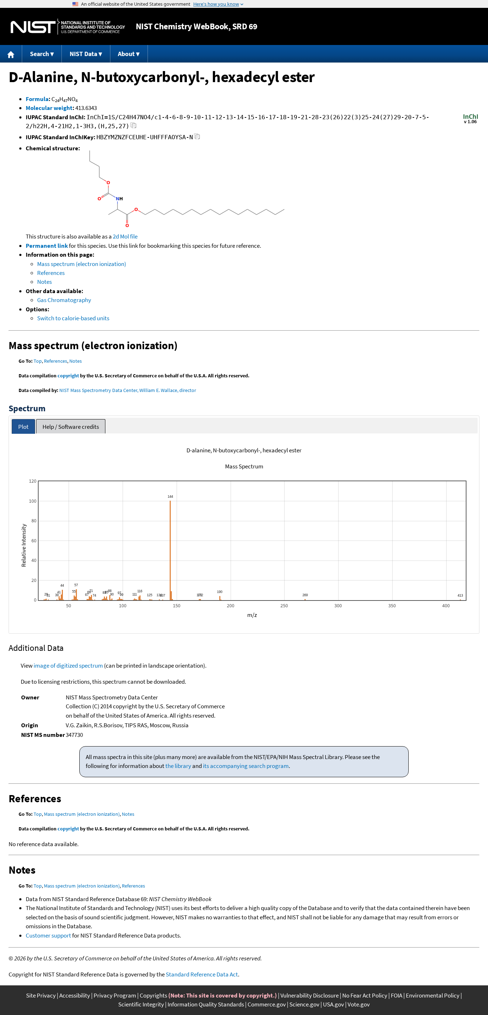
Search (39, 54)
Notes (44, 282)
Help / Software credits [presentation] (71, 427)
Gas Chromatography (64, 300)
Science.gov (304, 1004)
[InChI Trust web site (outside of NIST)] (470, 123)
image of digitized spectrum (68, 665)
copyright (68, 375)
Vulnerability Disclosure (309, 995)
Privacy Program (115, 995)
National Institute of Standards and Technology (68, 27)
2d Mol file (125, 236)
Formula (37, 99)
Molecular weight (49, 108)
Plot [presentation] (23, 427)
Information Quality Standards (206, 1004)
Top (38, 361)
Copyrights (153, 995)
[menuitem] (11, 53)
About (126, 54)
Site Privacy (41, 995)
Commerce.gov (267, 1004)
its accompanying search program (246, 766)
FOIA (396, 995)
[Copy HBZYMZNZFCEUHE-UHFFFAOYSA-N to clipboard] (197, 138)
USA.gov (333, 1004)
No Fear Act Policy (364, 995)
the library (178, 766)
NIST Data (83, 54)
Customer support (48, 935)
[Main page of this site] (11, 53)
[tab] (23, 426)
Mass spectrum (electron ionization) (81, 264)
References (51, 273)
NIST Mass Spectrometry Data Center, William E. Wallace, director (127, 390)
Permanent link (47, 246)
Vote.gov (359, 1004)
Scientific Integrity (141, 1004)
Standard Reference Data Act (202, 974)
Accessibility (74, 995)
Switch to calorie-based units (73, 318)
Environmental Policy (432, 995)
